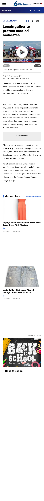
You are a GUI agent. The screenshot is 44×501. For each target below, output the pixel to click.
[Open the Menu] (4, 4)
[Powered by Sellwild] (37, 336)
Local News (10, 21)
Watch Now (37, 3)
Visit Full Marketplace (33, 196)
